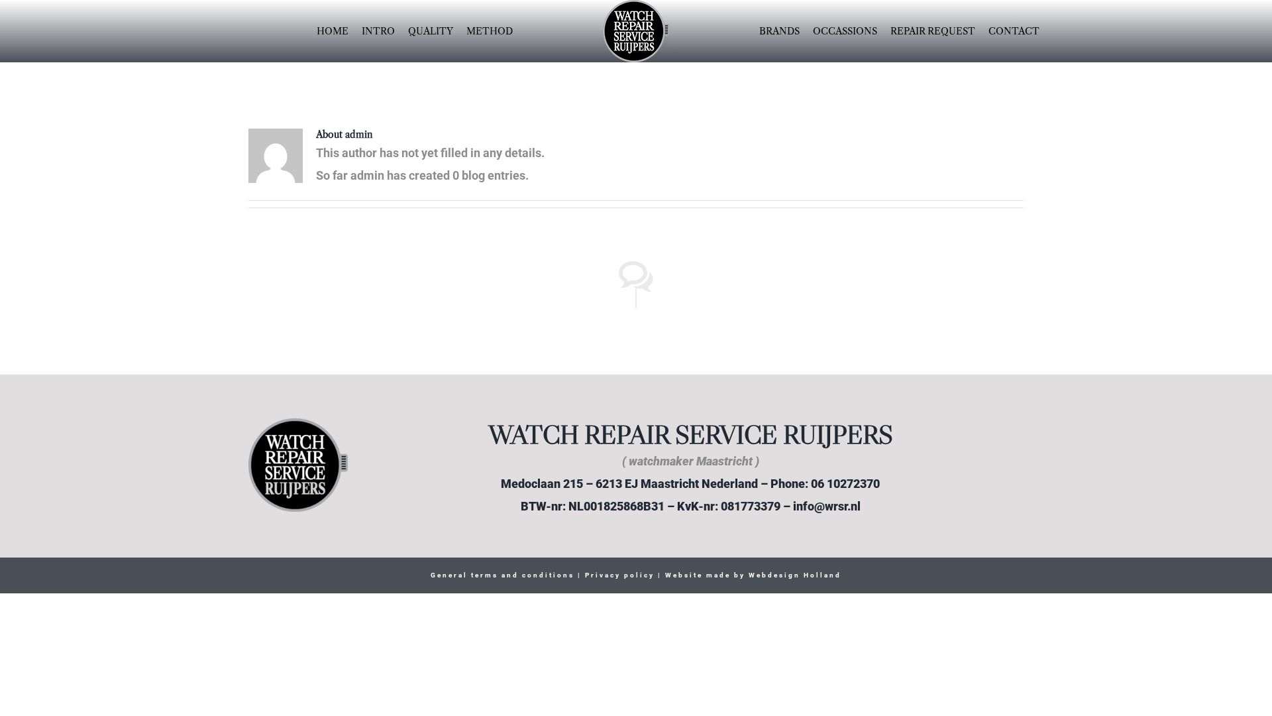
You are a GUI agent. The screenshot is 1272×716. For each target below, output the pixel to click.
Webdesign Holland (795, 575)
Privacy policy (618, 575)
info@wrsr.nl (827, 506)
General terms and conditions (502, 575)
